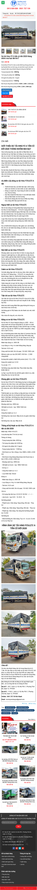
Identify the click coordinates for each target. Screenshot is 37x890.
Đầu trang (33, 703)
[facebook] (14, 848)
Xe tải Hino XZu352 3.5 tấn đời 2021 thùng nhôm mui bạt (9, 782)
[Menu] (3, 2)
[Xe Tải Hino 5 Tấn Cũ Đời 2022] (27, 728)
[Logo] (18, 3)
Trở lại (25, 703)
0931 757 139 (24, 8)
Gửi (18, 826)
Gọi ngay (9, 888)
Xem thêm (31, 719)
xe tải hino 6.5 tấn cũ (8, 710)
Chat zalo (29, 888)
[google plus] (17, 848)
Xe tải (11, 13)
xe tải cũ (14, 713)
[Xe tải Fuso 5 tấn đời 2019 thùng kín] (10, 794)
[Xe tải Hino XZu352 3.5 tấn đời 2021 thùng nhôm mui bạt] (10, 772)
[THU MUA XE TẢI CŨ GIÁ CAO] (10, 728)
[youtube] (23, 848)
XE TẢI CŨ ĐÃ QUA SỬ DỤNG (23, 13)
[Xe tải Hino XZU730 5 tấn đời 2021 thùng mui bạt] (27, 770)
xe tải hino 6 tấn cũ (22, 707)
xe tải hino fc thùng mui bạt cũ (24, 710)
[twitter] (20, 848)
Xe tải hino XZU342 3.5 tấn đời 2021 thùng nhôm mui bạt (27, 801)
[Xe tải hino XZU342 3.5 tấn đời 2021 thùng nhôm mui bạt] (27, 792)
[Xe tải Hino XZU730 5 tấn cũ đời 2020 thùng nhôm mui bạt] (10, 751)
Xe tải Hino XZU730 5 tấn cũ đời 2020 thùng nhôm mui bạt (10, 761)
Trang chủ (5, 13)
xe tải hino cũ (6, 713)
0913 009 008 (12, 8)
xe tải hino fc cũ (10, 707)
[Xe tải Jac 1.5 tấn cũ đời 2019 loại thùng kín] (27, 749)
